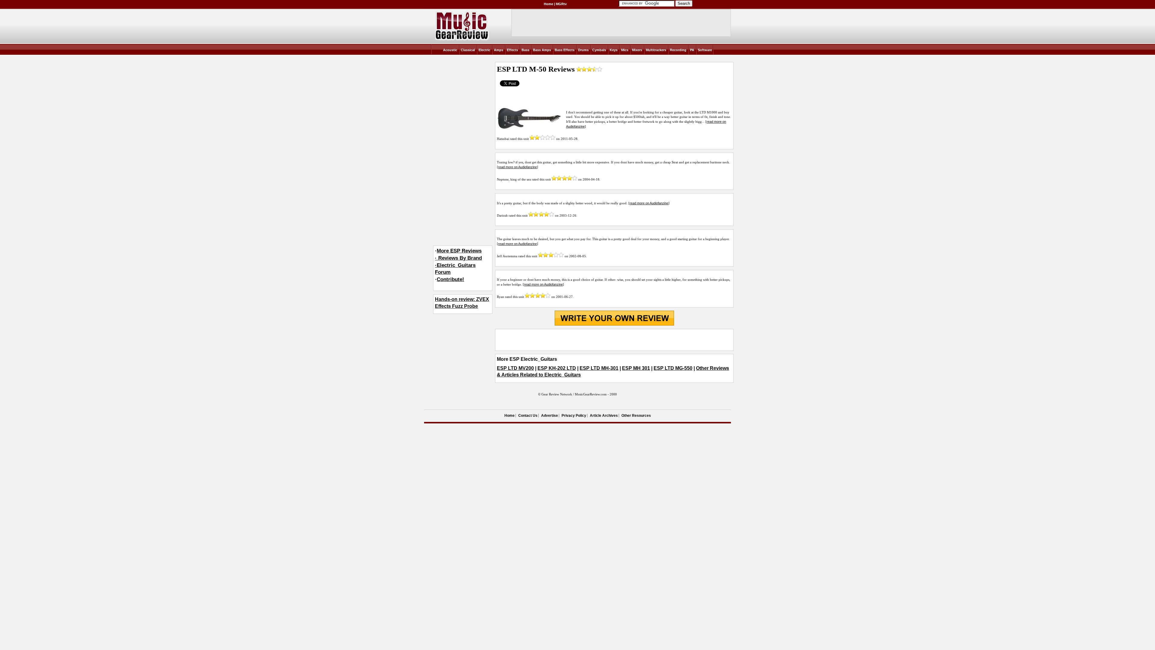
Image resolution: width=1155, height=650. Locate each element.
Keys (614, 50)
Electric (484, 50)
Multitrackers (656, 50)
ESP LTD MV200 (515, 368)
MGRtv (561, 4)
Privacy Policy (574, 415)
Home (548, 4)
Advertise (549, 415)
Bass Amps (542, 50)
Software (705, 50)
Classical (468, 50)
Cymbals (599, 50)
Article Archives (604, 415)
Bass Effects (564, 50)
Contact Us (527, 415)
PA (692, 50)
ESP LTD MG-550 (673, 368)
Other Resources (636, 415)
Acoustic (450, 50)
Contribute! (450, 279)
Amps (498, 50)
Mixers (637, 50)
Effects (512, 50)
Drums (583, 50)
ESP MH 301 (636, 368)
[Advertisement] (614, 340)
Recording (678, 50)
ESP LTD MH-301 (599, 368)
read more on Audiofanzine (517, 167)
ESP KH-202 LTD (556, 368)
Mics (624, 50)
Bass (525, 50)
